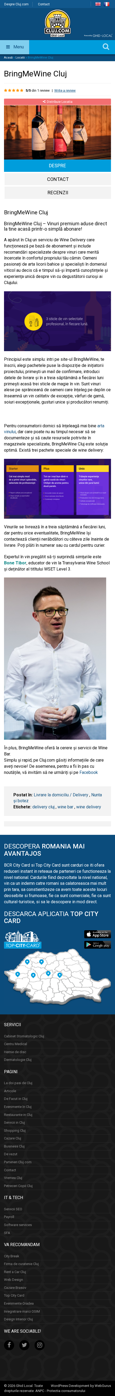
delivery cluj (43, 806)
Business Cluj (14, 1146)
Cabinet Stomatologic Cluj (24, 1036)
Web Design (13, 1280)
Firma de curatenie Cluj (21, 1264)
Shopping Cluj (15, 1131)
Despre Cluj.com (16, 4)
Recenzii (58, 192)
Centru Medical (15, 1044)
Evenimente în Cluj (18, 1107)
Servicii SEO (13, 1209)
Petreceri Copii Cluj (18, 1186)
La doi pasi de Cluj (18, 1083)
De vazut (10, 1154)
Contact (44, 4)
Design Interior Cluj (18, 1319)
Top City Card (14, 1295)
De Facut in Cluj (16, 1099)
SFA (7, 1233)
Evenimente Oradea (19, 1303)
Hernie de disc (15, 1052)
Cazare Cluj (12, 1138)
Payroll (9, 1217)
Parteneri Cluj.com (18, 1162)
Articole (10, 1091)
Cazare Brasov (15, 1288)
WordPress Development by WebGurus (81, 1386)
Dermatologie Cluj (18, 1060)
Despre (57, 165)
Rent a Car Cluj (15, 1272)
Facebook (88, 772)
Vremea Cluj (13, 1178)
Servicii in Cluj (14, 1122)
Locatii (20, 57)
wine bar (65, 806)
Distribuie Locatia (59, 102)
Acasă (8, 57)
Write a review (65, 90)
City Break (11, 1256)
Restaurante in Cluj (18, 1115)
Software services (18, 1225)
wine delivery (88, 806)
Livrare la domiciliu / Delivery (61, 794)
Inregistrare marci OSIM (22, 1311)
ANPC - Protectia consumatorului (60, 1391)
